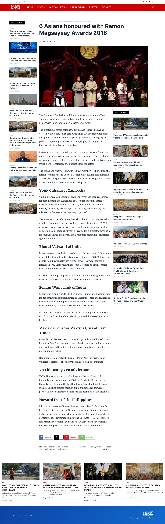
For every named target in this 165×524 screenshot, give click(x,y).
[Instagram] (146, 1)
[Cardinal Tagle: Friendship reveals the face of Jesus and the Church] (130, 287)
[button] (153, 7)
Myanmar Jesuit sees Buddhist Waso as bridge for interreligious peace (103, 487)
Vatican (11, 28)
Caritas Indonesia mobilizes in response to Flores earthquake (60, 486)
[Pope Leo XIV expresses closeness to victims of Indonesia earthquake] (130, 124)
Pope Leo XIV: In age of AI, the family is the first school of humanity (22, 112)
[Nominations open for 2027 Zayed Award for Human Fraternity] (23, 99)
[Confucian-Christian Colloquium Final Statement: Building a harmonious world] (130, 257)
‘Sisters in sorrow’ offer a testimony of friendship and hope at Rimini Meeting (22, 33)
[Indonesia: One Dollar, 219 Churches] (130, 232)
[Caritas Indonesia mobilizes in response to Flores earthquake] (130, 151)
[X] (149, 1)
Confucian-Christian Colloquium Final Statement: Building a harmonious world (128, 271)
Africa (11, 135)
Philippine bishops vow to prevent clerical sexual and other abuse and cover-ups (56, 448)
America (12, 56)
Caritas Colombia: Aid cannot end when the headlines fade (23, 59)
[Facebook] (143, 1)
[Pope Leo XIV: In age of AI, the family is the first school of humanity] (23, 126)
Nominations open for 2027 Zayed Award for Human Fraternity (22, 85)
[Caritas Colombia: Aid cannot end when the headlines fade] (23, 72)
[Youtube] (152, 1)
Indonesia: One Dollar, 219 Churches (130, 244)
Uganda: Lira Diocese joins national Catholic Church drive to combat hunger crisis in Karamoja (22, 141)
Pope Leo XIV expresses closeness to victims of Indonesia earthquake (20, 487)
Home (41, 21)
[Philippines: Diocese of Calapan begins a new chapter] (130, 205)
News (46, 21)
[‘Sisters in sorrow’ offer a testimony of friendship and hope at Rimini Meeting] (23, 47)
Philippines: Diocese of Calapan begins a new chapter (143, 486)
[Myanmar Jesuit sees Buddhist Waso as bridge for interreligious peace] (130, 178)
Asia (51, 21)
